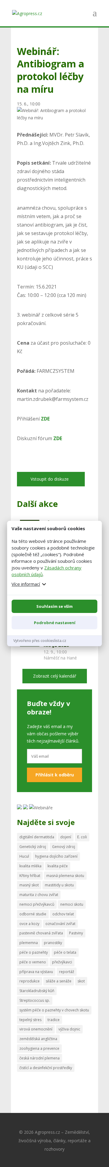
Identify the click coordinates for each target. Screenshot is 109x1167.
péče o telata (65, 952)
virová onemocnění (35, 1029)
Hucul (24, 856)
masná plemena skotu (65, 875)
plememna (28, 942)
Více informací (26, 584)
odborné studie (32, 914)
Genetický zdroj (32, 846)
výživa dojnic (69, 1029)
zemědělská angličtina (38, 1038)
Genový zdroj (63, 846)
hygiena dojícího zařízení (56, 856)
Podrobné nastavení (54, 622)
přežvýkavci (62, 962)
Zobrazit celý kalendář (54, 676)
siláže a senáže (58, 981)
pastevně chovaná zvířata (41, 933)
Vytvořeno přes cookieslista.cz (39, 640)
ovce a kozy (29, 923)
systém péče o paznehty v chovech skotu (54, 1010)
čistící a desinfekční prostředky (45, 1067)
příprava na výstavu (36, 971)
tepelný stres (30, 1019)
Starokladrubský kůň (36, 990)
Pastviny (76, 933)
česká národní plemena (39, 1058)
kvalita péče (58, 866)
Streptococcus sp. (34, 1000)
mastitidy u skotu (59, 885)
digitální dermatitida (36, 837)
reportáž (66, 971)
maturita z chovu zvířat (38, 894)
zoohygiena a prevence (39, 1048)
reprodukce (29, 981)
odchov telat (63, 914)
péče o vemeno (32, 962)
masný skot (29, 885)
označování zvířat (60, 923)
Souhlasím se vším (54, 606)
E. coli (82, 837)
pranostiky (53, 942)
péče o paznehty (33, 952)
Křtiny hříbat (29, 875)
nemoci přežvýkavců (36, 904)
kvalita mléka (30, 866)
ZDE (57, 438)
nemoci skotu (71, 904)
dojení (65, 837)
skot (81, 981)
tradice (54, 1019)
